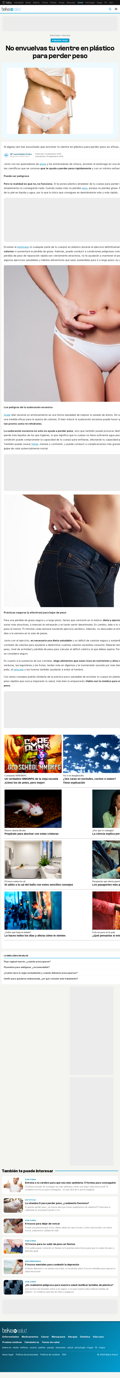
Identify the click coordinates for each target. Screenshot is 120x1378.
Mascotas (71, 2)
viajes (102, 1347)
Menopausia (58, 1336)
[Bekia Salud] (11, 9)
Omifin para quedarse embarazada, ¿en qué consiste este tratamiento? (41, 978)
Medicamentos (30, 1336)
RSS (64, 1354)
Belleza (36, 2)
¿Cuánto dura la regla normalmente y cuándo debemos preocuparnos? (41, 973)
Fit (106, 2)
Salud (80, 2)
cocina (33, 1347)
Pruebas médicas (12, 1342)
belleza (24, 1347)
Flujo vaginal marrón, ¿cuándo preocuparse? (27, 961)
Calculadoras (31, 1342)
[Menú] (116, 9)
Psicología (90, 2)
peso (85, 188)
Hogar (99, 2)
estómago (23, 246)
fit (96, 1347)
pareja (50, 1347)
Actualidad (18, 2)
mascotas (61, 1347)
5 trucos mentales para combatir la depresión (52, 1264)
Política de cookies (50, 1354)
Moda (28, 2)
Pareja (61, 2)
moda (16, 1347)
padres (42, 1347)
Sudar (7, 414)
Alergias (72, 1336)
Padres (53, 2)
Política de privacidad (27, 1354)
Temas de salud (50, 1342)
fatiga (34, 444)
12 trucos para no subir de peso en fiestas (50, 1244)
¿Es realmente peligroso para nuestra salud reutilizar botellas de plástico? (69, 1285)
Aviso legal (7, 1354)
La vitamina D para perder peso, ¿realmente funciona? (57, 1203)
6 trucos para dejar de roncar (42, 1223)
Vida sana (66, 35)
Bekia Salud (55, 35)
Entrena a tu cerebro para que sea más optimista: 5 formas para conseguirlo (70, 1182)
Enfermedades (33, 1261)
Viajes (111, 2)
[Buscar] (110, 9)
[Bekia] (7, 2)
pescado (19, 669)
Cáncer (45, 1336)
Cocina (45, 2)
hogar (90, 1347)
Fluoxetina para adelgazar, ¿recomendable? (27, 967)
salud (70, 1347)
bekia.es (6, 1347)
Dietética (30, 1200)
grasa (43, 163)
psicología (80, 1347)
